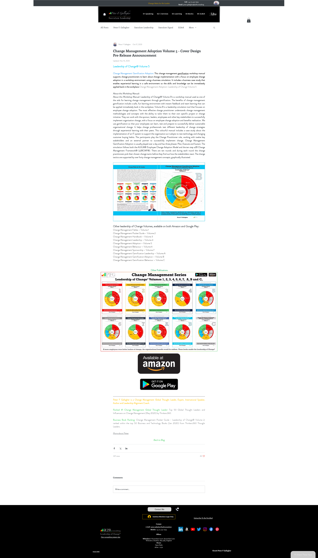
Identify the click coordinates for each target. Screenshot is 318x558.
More (191, 27)
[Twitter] (199, 529)
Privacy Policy (96, 551)
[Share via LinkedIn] (126, 448)
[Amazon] (186, 529)
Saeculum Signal (165, 27)
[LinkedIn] (180, 529)
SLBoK (181, 27)
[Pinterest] (217, 529)
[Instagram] (205, 529)
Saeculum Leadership (143, 27)
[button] (249, 20)
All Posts (104, 27)
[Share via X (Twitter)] (120, 448)
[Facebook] (211, 529)
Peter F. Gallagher (121, 27)
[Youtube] (192, 529)
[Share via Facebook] (114, 448)
